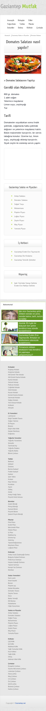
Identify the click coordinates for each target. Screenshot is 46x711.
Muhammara (19, 208)
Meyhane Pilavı (13, 545)
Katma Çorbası (13, 689)
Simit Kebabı (12, 390)
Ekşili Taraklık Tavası (15, 418)
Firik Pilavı (11, 522)
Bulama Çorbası (13, 686)
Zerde (10, 492)
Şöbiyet (10, 464)
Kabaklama (12, 603)
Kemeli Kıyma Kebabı (15, 395)
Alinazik (11, 408)
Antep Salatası (19, 196)
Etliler (30, 20)
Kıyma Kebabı (13, 380)
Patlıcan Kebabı (13, 385)
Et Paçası (11, 423)
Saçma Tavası (13, 593)
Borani (10, 583)
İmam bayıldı (12, 581)
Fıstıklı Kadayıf (13, 472)
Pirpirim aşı (12, 586)
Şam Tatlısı (12, 477)
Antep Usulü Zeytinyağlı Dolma (19, 555)
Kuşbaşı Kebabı (13, 370)
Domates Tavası (13, 591)
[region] (23, 164)
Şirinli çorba (12, 684)
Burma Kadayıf (13, 469)
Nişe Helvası (12, 482)
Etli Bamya (11, 601)
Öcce (10, 596)
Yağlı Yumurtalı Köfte (15, 649)
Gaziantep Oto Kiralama (23, 256)
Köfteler (30, 28)
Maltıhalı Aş (12, 535)
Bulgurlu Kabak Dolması (16, 557)
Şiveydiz (11, 443)
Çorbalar (39, 28)
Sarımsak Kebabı (14, 398)
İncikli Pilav (12, 525)
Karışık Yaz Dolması (15, 567)
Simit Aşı (11, 540)
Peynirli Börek (13, 512)
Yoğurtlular (11, 24)
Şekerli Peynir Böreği (15, 514)
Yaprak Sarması (13, 565)
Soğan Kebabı (13, 400)
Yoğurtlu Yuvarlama (15, 441)
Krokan (10, 479)
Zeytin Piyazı (19, 220)
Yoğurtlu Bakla (13, 451)
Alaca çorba (12, 674)
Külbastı (11, 405)
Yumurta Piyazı (20, 229)
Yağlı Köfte (11, 654)
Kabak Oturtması (14, 431)
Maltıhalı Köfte (13, 646)
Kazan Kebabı (13, 392)
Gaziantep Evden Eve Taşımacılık (27, 252)
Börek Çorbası (13, 453)
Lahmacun (11, 416)
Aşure (10, 487)
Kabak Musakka (13, 588)
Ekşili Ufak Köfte (13, 429)
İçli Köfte (11, 644)
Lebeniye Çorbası (14, 671)
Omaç (10, 657)
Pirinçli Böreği (13, 506)
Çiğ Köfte (11, 641)
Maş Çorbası (12, 676)
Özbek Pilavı (12, 530)
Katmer (10, 474)
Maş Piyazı (18, 225)
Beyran (10, 426)
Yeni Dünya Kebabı (14, 403)
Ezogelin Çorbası (14, 666)
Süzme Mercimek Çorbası (17, 669)
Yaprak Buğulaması (15, 543)
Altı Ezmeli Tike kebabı (16, 375)
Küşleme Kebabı (14, 372)
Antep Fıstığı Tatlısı (14, 495)
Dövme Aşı (11, 538)
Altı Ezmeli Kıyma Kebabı (16, 377)
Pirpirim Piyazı (19, 212)
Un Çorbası (12, 679)
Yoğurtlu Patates (13, 448)
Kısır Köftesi (12, 652)
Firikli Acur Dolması (14, 560)
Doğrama (11, 434)
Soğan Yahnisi (13, 421)
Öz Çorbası (12, 681)
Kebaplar (21, 20)
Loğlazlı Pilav (12, 548)
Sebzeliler (10, 28)
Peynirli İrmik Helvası (15, 497)
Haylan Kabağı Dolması (16, 562)
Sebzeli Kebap (13, 382)
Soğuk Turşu (19, 204)
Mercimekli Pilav (13, 527)
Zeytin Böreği (12, 504)
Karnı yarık (11, 578)
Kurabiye (11, 484)
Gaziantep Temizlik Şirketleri (25, 260)
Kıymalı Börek (13, 509)
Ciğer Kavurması (14, 606)
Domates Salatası (36, 35)
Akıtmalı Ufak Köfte (14, 659)
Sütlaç (10, 489)
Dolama (11, 467)
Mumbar (11, 570)
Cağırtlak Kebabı (14, 387)
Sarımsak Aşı (12, 446)
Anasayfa (10, 20)
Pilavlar (31, 24)
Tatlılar (22, 24)
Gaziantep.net (20, 703)
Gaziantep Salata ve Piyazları (20, 35)
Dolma (20, 28)
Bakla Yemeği (13, 598)
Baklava (11, 461)
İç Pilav (10, 532)
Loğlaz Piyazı (19, 216)
